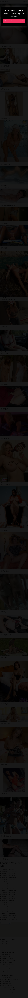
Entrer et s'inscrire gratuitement (14, 21)
